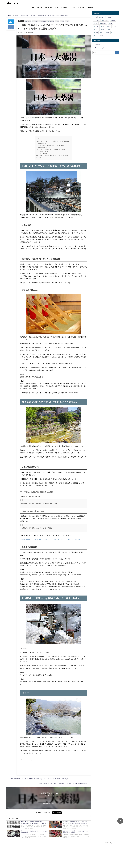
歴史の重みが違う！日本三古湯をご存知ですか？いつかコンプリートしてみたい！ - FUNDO (50, 539)
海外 (109, 26)
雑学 (33, 7)
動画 (115, 26)
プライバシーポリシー (100, 47)
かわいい (98, 20)
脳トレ (113, 20)
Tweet (10, 22)
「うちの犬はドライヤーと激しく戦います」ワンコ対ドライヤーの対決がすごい (63, 783)
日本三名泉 (43, 143)
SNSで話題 (90, 7)
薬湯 (58, 21)
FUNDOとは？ (97, 44)
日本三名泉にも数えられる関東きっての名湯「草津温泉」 (53, 141)
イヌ (102, 32)
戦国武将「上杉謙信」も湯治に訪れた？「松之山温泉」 (53, 155)
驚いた (21, 20)
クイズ (103, 29)
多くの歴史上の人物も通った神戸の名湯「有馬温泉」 (52, 149)
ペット (97, 29)
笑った (110, 29)
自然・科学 (81, 7)
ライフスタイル (65, 7)
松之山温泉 (43, 21)
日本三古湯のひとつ (45, 151)
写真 (103, 26)
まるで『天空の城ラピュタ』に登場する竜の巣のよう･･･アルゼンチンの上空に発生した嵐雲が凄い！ (40, 778)
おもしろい (105, 20)
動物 (74, 7)
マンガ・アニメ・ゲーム (51, 7)
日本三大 (28, 21)
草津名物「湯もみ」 (45, 147)
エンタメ (39, 7)
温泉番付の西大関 (45, 153)
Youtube (102, 17)
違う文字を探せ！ (100, 35)
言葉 (63, 21)
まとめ (39, 157)
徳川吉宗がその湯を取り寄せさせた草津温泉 (52, 145)
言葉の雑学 (103, 23)
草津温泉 (51, 21)
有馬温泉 (36, 21)
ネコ (97, 23)
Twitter (109, 17)
